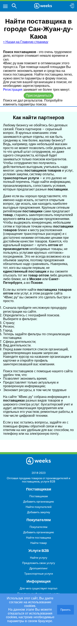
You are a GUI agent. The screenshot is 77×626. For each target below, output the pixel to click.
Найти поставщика (38, 537)
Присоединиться (38, 95)
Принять (65, 609)
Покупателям (38, 527)
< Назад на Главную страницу (25, 42)
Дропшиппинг (38, 568)
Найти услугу (38, 557)
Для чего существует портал (38, 588)
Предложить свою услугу (38, 563)
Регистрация (12, 90)
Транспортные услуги (38, 573)
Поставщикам (38, 496)
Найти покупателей (39, 506)
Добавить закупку (38, 512)
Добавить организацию (38, 501)
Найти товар (38, 542)
